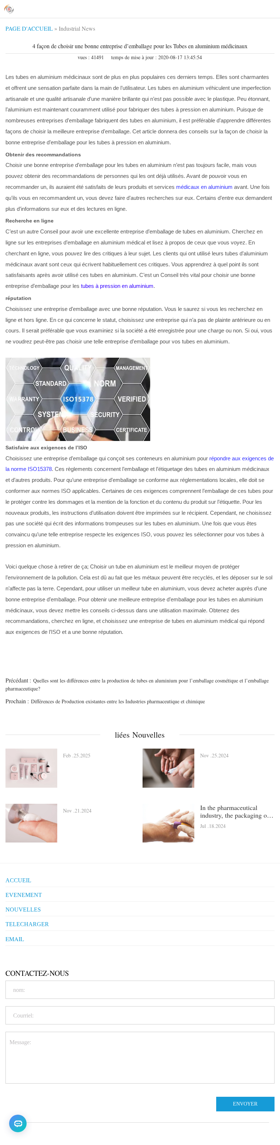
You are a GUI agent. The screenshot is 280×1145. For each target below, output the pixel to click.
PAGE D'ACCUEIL (29, 28)
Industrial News (77, 28)
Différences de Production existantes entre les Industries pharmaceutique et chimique (118, 701)
